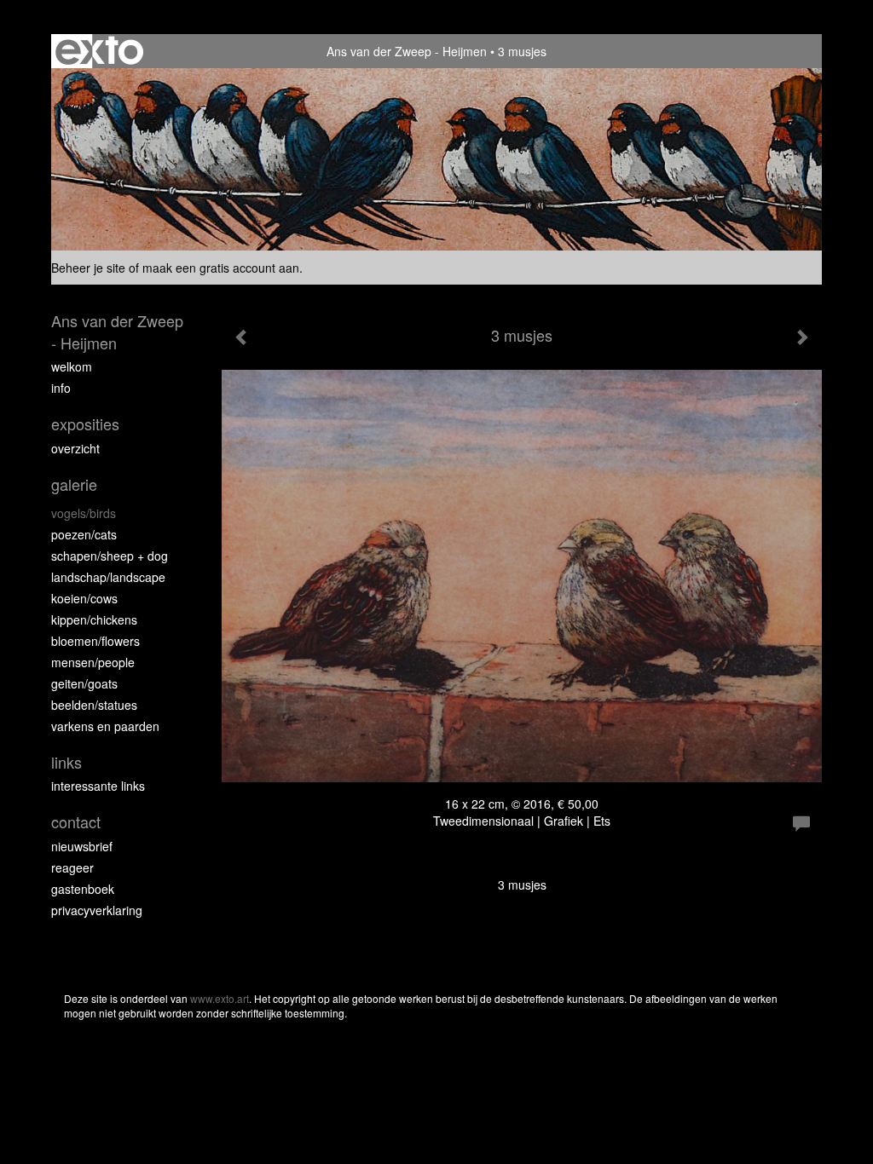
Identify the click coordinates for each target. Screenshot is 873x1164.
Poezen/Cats (84, 534)
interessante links (98, 785)
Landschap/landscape (108, 576)
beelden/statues (94, 704)
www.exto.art (219, 998)
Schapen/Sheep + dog (109, 555)
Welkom (71, 366)
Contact (76, 822)
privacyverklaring (96, 910)
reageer (72, 867)
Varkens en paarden (105, 726)
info (61, 387)
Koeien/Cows (84, 598)
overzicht (75, 448)
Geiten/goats (84, 683)
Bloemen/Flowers (95, 640)
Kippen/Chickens (94, 619)
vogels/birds (83, 512)
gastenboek (82, 888)
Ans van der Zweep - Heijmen (407, 51)
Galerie (74, 484)
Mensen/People (93, 662)
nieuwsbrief (82, 846)
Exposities (85, 424)
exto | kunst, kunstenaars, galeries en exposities (99, 51)
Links (66, 762)
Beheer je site (88, 267)
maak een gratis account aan (220, 267)
